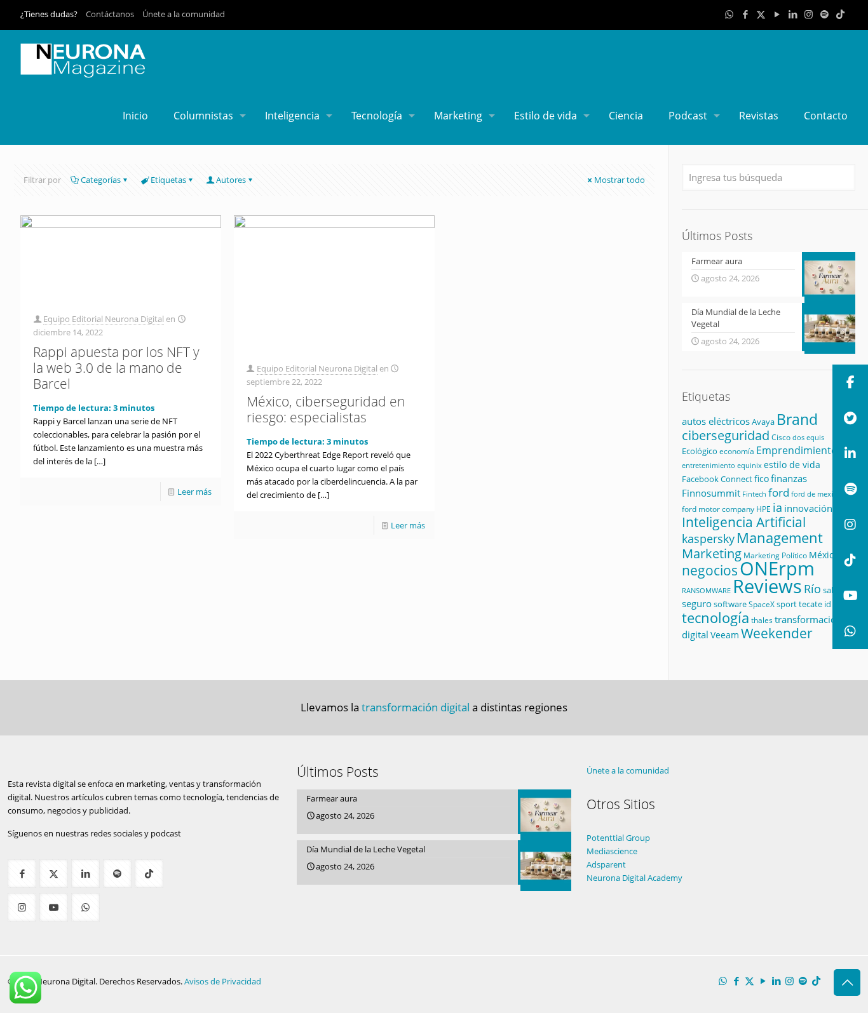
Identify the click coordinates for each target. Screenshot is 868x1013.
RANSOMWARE (706, 590)
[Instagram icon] (808, 14)
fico (761, 479)
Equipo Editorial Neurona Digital (103, 319)
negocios (710, 570)
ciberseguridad (726, 435)
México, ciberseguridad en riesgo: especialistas (326, 409)
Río (812, 588)
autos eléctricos (716, 421)
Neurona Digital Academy (634, 877)
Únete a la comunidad (183, 14)
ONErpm (777, 568)
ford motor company (718, 509)
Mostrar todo (619, 179)
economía (736, 451)
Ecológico (699, 451)
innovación (808, 508)
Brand (797, 419)
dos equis (808, 437)
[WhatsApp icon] (729, 14)
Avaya (763, 421)
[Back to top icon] (847, 982)
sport (786, 604)
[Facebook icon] (745, 14)
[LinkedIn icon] (792, 14)
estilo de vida (792, 465)
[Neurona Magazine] (83, 58)
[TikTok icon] (840, 14)
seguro (697, 603)
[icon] (824, 14)
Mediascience (612, 851)
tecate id (815, 604)
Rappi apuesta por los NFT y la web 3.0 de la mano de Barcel (116, 367)
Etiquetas (168, 179)
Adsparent (606, 864)
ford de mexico (816, 494)
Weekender (777, 633)
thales (762, 620)
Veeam (724, 635)
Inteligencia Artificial (744, 522)
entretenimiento (708, 465)
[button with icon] (22, 873)
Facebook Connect (717, 479)
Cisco (780, 437)
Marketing (712, 553)
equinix (749, 465)
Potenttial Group (618, 837)
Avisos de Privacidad (222, 981)
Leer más (194, 491)
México (824, 555)
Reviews (767, 586)
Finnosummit (711, 493)
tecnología (715, 617)
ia (777, 507)
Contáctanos (110, 14)
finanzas (789, 478)
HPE (763, 509)
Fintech (754, 494)
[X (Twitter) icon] (761, 14)
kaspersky (708, 538)
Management (779, 537)
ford (778, 492)
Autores (231, 179)
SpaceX (762, 604)
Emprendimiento (796, 450)
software (730, 604)
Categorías (101, 179)
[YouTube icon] (777, 14)
